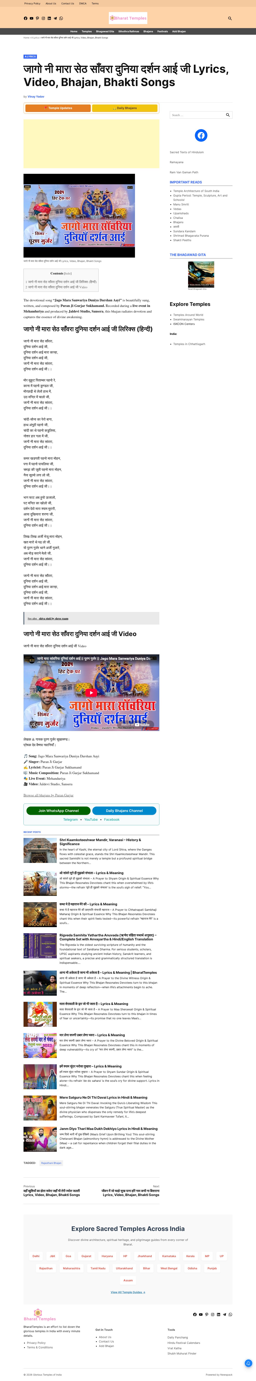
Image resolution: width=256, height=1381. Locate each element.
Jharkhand (145, 1256)
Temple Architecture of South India (196, 191)
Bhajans (148, 31)
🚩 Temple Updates (58, 108)
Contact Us (67, 3)
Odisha (192, 1268)
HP (125, 1256)
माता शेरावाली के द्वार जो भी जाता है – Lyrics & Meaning (94, 1004)
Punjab (212, 1268)
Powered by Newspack (219, 1374)
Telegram (70, 820)
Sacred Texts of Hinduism (187, 152)
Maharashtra (71, 1268)
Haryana (107, 1256)
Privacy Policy (32, 3)
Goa (68, 1256)
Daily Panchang (178, 1337)
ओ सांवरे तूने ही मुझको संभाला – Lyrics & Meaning (91, 873)
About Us (51, 3)
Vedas (177, 209)
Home (73, 31)
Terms (95, 3)
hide (68, 273)
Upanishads (181, 213)
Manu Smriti (181, 204)
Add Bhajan (179, 31)
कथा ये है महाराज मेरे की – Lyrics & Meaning (88, 904)
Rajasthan (46, 1268)
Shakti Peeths (182, 240)
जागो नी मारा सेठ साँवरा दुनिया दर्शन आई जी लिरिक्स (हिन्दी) (61, 282)
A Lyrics (35, 37)
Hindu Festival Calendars (184, 1343)
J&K (52, 1256)
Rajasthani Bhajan (51, 1162)
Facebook (112, 820)
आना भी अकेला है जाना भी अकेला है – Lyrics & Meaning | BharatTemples (108, 972)
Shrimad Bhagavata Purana (191, 235)
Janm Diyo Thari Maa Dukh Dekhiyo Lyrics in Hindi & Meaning (109, 1129)
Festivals (162, 31)
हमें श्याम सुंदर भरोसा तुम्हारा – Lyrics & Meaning (91, 1066)
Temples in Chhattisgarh (189, 344)
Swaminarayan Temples (188, 319)
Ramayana (176, 162)
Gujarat (86, 1256)
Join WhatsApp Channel (58, 811)
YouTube (91, 820)
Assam (128, 1280)
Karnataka (169, 1256)
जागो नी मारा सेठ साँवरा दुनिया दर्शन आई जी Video (56, 287)
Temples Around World (188, 315)
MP (207, 1256)
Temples (87, 31)
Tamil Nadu (98, 1268)
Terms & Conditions (40, 1347)
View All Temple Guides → (128, 1292)
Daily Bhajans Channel (124, 811)
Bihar (146, 1268)
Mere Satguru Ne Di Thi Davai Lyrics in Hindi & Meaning (103, 1097)
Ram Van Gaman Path (184, 172)
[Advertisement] (91, 143)
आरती (176, 226)
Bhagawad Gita (105, 31)
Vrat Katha (174, 1348)
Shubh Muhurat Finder (182, 1353)
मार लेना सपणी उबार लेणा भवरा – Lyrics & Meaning (92, 1035)
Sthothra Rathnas (128, 31)
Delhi (36, 1256)
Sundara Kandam (184, 231)
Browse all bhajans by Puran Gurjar (48, 795)
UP (222, 1256)
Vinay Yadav (36, 96)
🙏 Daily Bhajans (125, 108)
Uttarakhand (124, 1268)
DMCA (82, 3)
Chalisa (178, 218)
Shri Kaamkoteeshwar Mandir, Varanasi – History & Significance (100, 842)
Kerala (190, 1256)
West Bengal (169, 1268)
